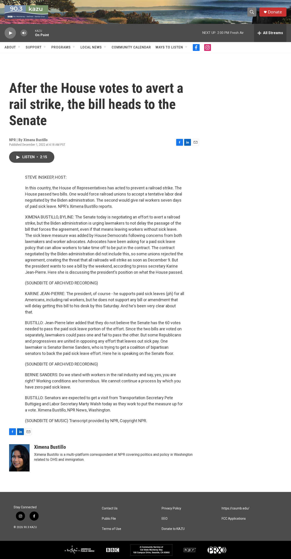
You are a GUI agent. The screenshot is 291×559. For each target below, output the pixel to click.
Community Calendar (131, 47)
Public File (109, 518)
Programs (61, 47)
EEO (165, 518)
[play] (10, 33)
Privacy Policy (171, 508)
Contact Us (110, 508)
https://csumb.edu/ (235, 508)
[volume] (24, 33)
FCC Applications (234, 518)
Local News (91, 47)
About (10, 47)
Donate (275, 12)
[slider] (31, 32)
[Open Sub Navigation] (19, 47)
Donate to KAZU (173, 529)
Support (34, 47)
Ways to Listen (169, 47)
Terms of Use (111, 529)
